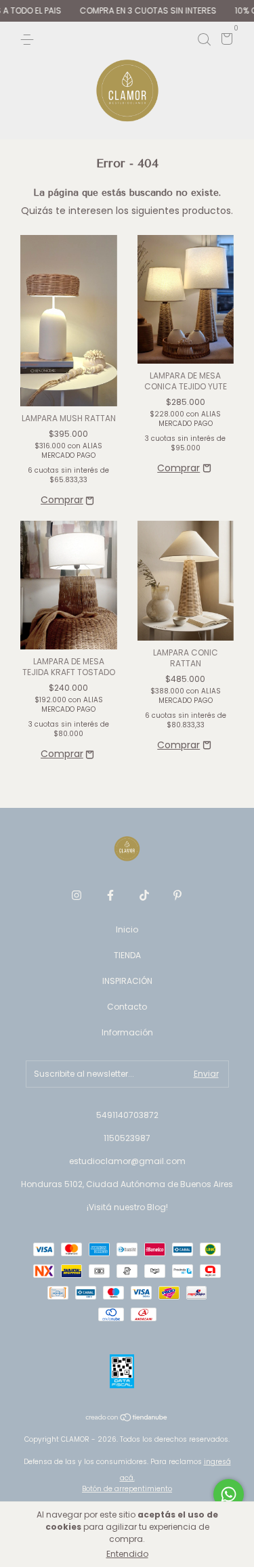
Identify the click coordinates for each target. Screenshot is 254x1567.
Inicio (127, 929)
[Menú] (29, 38)
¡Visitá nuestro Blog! (127, 1207)
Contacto (127, 1006)
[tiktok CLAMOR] (144, 895)
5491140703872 (127, 1115)
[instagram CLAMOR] (76, 895)
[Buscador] (203, 38)
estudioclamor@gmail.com (127, 1161)
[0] (224, 40)
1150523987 (127, 1138)
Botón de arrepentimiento (127, 1489)
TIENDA (127, 955)
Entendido (127, 1554)
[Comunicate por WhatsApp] (228, 1494)
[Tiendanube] (127, 1418)
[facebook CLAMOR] (110, 895)
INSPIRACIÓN (127, 981)
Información (127, 1032)
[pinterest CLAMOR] (177, 895)
